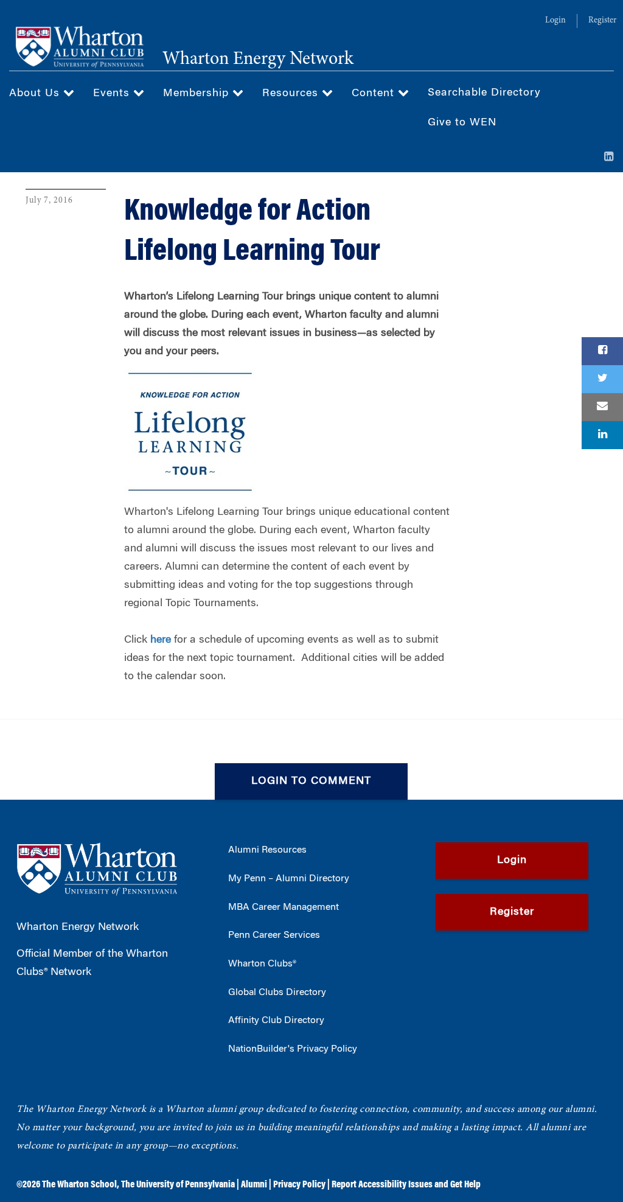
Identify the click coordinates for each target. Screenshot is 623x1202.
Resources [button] (292, 93)
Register (602, 20)
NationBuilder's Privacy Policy (292, 1049)
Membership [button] (197, 93)
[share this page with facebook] (602, 351)
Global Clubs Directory (277, 993)
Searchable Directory (484, 93)
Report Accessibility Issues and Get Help (406, 1185)
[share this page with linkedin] (602, 435)
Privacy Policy (299, 1185)
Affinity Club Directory (276, 1021)
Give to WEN (462, 122)
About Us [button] (36, 93)
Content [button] (375, 93)
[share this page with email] (602, 407)
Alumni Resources (267, 850)
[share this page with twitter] (602, 379)
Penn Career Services (274, 935)
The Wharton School (79, 1185)
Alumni (254, 1185)
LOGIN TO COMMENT (311, 781)
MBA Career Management (283, 907)
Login (555, 20)
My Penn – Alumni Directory (288, 879)
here (160, 640)
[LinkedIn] (609, 157)
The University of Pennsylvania (178, 1185)
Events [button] (113, 93)
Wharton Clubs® (262, 964)
